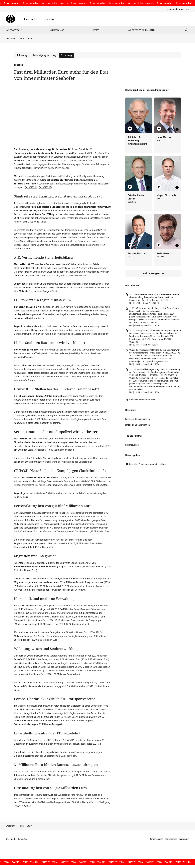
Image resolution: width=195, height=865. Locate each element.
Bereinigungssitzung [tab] (44, 55)
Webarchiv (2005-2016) (141, 30)
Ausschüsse (57, 30)
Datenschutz (171, 839)
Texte (96, 30)
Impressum (184, 839)
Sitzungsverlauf (132, 444)
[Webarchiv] (30, 19)
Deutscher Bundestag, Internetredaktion (147, 464)
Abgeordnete (14, 30)
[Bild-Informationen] (148, 129)
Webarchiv (10, 38)
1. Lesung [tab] (22, 55)
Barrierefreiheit (156, 839)
